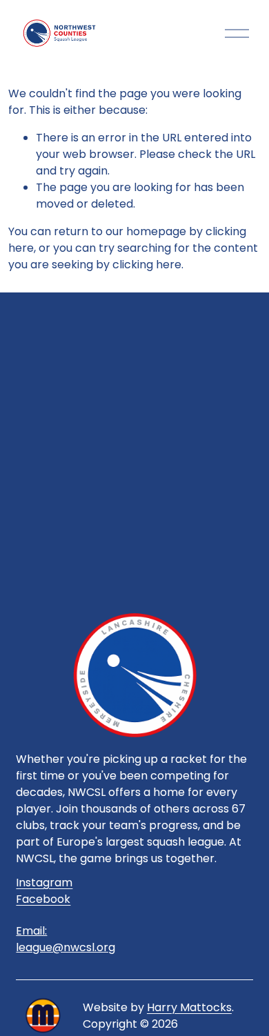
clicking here (146, 264)
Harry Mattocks (189, 1007)
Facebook (43, 899)
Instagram (44, 882)
